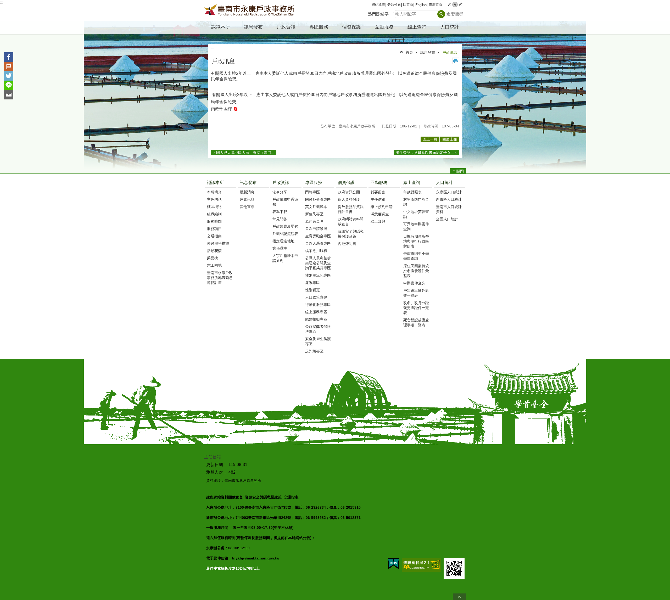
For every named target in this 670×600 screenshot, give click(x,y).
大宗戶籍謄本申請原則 (285, 258)
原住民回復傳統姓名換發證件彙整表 (416, 271)
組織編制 (214, 214)
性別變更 (312, 290)
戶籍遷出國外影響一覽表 (416, 293)
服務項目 (214, 229)
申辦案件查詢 (414, 283)
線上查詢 (411, 182)
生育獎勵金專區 (318, 236)
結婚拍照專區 (316, 319)
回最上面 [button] (449, 139)
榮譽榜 (212, 258)
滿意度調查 (380, 214)
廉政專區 (312, 283)
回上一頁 (430, 139)
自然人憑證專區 (318, 243)
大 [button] (460, 4)
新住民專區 (314, 214)
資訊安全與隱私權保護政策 (351, 233)
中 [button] (455, 4)
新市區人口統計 (449, 199)
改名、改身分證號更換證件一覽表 (416, 308)
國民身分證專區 (318, 199)
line (8, 85)
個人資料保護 (349, 199)
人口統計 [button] (449, 27)
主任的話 (214, 199)
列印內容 (455, 61)
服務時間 (214, 221)
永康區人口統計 (449, 192)
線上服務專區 (316, 312)
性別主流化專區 (318, 275)
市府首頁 (435, 5)
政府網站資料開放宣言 (351, 221)
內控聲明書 (347, 244)
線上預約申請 (382, 207)
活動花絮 (214, 251)
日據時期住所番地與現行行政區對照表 (416, 241)
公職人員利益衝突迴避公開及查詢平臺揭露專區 (318, 263)
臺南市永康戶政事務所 (250, 10)
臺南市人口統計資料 (449, 209)
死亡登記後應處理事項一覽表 (416, 322)
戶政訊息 (449, 52)
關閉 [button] (460, 171)
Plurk (8, 66)
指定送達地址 (283, 241)
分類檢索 (394, 5)
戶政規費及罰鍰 (285, 226)
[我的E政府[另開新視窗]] (393, 564)
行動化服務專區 (318, 304)
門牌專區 (312, 192)
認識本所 (215, 182)
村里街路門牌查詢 (416, 201)
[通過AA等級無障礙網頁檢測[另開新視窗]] (421, 565)
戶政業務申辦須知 (285, 201)
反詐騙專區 (314, 351)
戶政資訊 (280, 182)
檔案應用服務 (316, 251)
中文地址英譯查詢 (416, 214)
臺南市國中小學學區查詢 (416, 256)
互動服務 (379, 182)
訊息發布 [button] (253, 27)
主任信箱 (378, 199)
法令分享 (279, 192)
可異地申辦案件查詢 (416, 226)
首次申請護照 (316, 229)
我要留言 (378, 192)
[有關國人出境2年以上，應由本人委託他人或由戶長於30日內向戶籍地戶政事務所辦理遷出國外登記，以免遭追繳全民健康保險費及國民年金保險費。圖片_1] (454, 568)
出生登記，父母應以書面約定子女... (425, 152)
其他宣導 (247, 207)
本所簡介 (214, 192)
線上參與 (378, 221)
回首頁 (408, 5)
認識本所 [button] (220, 27)
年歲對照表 (412, 192)
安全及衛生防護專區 (318, 341)
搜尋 (397, 12)
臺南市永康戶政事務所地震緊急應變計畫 (220, 278)
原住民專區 (314, 221)
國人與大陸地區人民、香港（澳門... (245, 152)
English (421, 5)
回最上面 (459, 596)
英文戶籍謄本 (316, 207)
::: (1, 2)
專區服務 (313, 182)
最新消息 (247, 192)
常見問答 (279, 219)
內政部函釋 (221, 108)
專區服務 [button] (318, 27)
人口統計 (444, 182)
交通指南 (214, 236)
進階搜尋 (454, 14)
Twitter (8, 76)
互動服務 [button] (384, 27)
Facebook (8, 57)
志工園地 (214, 265)
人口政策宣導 (316, 297)
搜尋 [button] (441, 14)
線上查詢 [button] (416, 27)
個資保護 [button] (351, 27)
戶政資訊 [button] (286, 27)
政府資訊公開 (349, 192)
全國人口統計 (447, 219)
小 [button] (449, 4)
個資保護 (346, 182)
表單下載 (279, 212)
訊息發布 (427, 52)
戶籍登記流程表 (285, 234)
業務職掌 (279, 248)
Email (8, 94)
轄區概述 (214, 207)
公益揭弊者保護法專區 (318, 329)
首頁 (409, 52)
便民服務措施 (218, 243)
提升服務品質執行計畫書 (351, 209)
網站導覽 (378, 5)
